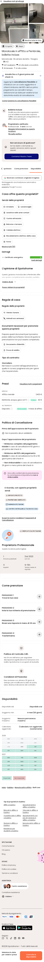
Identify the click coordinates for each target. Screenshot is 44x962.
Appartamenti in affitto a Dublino (29, 806)
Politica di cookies (9, 869)
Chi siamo (6, 850)
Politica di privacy (9, 865)
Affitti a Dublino (9, 805)
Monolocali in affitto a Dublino (31, 824)
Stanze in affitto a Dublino (10, 824)
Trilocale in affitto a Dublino (30, 811)
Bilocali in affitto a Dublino (11, 811)
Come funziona (8, 846)
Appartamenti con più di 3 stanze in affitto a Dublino (30, 817)
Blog (3, 854)
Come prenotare (21, 169)
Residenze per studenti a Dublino (11, 829)
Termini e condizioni (10, 873)
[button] (32, 40)
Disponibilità (36, 169)
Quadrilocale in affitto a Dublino (12, 816)
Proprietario (7, 169)
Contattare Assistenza (11, 892)
